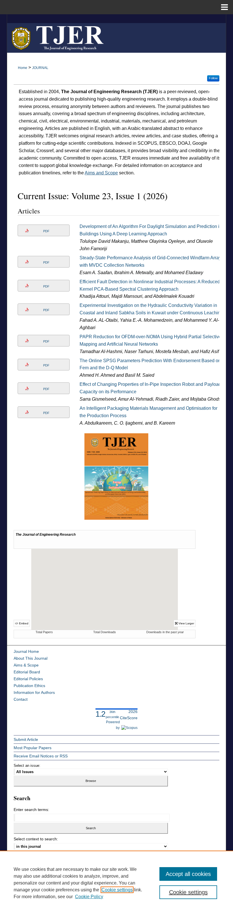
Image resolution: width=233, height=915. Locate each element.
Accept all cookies (188, 874)
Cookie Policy (89, 896)
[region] (116, 883)
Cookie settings (117, 889)
